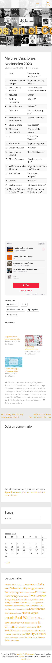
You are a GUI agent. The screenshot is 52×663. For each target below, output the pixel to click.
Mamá (8, 613)
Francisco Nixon (18, 602)
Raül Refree (19, 397)
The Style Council (36, 634)
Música (11, 383)
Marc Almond (16, 613)
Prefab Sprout (17, 622)
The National (40, 631)
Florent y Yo (31, 388)
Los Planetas (37, 609)
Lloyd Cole (25, 609)
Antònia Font (9, 585)
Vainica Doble (9, 638)
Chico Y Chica (20, 385)
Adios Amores (25, 383)
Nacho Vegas (24, 394)
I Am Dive (41, 388)
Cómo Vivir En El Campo (15, 388)
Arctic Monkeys (19, 585)
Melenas (42, 391)
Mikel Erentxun (11, 394)
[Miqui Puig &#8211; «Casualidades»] (33, 340)
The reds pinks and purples (15, 634)
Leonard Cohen (15, 609)
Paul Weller (24, 617)
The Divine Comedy (20, 631)
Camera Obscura (30, 592)
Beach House (31, 584)
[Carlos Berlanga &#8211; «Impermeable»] (13, 362)
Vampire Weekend (18, 638)
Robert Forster (31, 623)
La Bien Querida (30, 606)
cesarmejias (33, 68)
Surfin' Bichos (10, 400)
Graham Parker (31, 603)
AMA (34, 383)
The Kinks (31, 631)
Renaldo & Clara (38, 397)
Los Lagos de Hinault (13, 391)
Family (30, 600)
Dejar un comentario (13, 403)
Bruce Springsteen (14, 592)
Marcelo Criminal (30, 391)
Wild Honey (15, 640)
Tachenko (21, 627)
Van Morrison (31, 637)
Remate (27, 397)
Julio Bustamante (16, 606)
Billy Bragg (28, 588)
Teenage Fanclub (31, 627)
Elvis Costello (37, 596)
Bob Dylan (39, 588)
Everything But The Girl (16, 599)
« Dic (7, 562)
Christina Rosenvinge (36, 385)
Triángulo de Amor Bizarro (28, 400)
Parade (9, 618)
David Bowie (23, 596)
